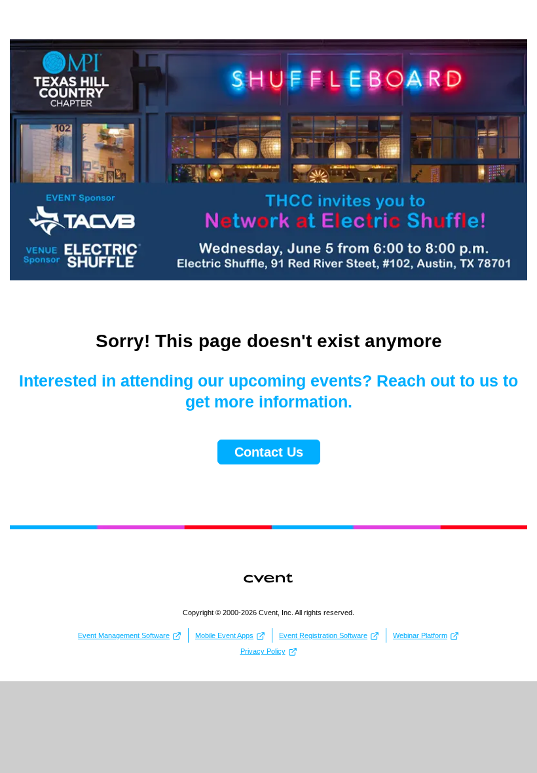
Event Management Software (124, 635)
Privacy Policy (263, 651)
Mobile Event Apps (224, 635)
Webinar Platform (420, 635)
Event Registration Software (323, 635)
